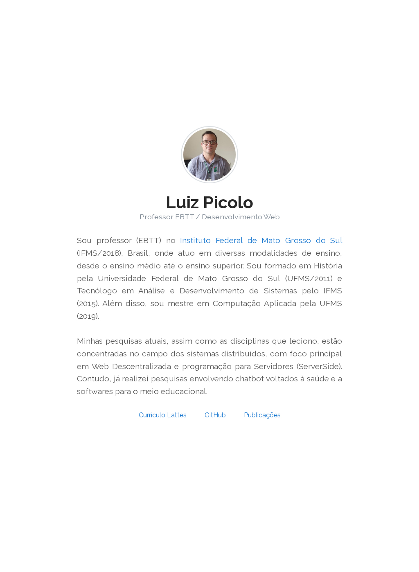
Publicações (262, 415)
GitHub (215, 415)
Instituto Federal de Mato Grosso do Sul (261, 240)
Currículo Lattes (163, 415)
